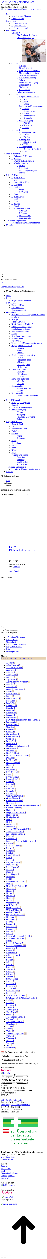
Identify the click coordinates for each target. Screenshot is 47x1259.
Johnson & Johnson (15, 831)
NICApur (11, 888)
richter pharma (13, 955)
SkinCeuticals (13, 991)
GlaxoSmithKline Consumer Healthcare (23, 805)
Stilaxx (10, 1002)
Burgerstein (11, 722)
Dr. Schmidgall (13, 762)
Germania (11, 803)
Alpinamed (12, 679)
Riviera (10, 957)
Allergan (10, 672)
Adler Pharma (13, 665)
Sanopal (10, 967)
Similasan (11, 983)
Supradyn (11, 1005)
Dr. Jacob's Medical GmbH (18, 755)
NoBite (10, 891)
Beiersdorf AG (13, 698)
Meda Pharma (12, 867)
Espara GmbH (13, 779)
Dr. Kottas (11, 760)
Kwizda (10, 843)
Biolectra (10, 710)
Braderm (10, 715)
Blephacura (11, 713)
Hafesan (10, 810)
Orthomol (11, 917)
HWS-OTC (11, 824)
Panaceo (10, 924)
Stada (9, 1000)
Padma (9, 922)
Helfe (9, 822)
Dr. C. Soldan (12, 753)
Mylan (9, 884)
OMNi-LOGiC (13, 912)
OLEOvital (11, 905)
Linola (9, 853)
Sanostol (10, 969)
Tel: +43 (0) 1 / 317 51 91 (11, 1100)
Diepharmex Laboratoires (17, 746)
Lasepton (10, 850)
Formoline (11, 791)
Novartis (10, 896)
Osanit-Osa (11, 919)
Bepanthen (11, 701)
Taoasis (10, 1007)
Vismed (10, 1036)
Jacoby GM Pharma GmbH (18, 829)
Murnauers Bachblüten (16, 881)
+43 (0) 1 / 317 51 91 (10, 2)
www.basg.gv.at (7, 1157)
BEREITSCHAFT (26, 2)
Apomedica (11, 686)
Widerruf (4, 1178)
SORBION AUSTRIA (16, 995)
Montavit (10, 877)
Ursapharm (11, 1024)
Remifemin (11, 953)
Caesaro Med (12, 724)
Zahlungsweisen (7, 1176)
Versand (16, 567)
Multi (9, 879)
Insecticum (11, 827)
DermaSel (11, 741)
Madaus (10, 860)
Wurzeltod (11, 1048)
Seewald (10, 976)
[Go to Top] (23, 1252)
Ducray (10, 765)
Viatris (9, 1029)
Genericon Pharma (14, 800)
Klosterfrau (11, 838)
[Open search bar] (2, 276)
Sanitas (10, 964)
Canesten (10, 727)
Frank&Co (11, 793)
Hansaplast (12, 815)
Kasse (21, 287)
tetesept (10, 1014)
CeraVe (10, 732)
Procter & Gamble (14, 943)
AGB (3, 1171)
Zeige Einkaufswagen (10, 287)
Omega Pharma (13, 907)
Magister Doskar (14, 862)
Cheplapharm (12, 734)
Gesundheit (11, 642)
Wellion (10, 1043)
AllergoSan (12, 675)
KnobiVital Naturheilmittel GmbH (21, 841)
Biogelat (10, 708)
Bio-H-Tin (11, 703)
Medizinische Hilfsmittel (16, 644)
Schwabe (10, 974)
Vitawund (11, 1038)
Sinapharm (11, 986)
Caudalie (11, 729)
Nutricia (10, 898)
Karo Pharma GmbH (15, 834)
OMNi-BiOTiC (14, 910)
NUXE (10, 900)
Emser (9, 774)
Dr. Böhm (11, 751)
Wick (9, 1045)
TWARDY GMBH (15, 1021)
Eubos (10, 781)
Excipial (10, 786)
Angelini (10, 684)
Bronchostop (12, 717)
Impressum (5, 1166)
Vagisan (10, 1026)
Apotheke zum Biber (15, 689)
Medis (9, 872)
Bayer (10, 696)
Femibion (11, 789)
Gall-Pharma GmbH (15, 796)
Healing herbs (12, 817)
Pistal (9, 941)
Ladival (10, 848)
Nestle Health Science (16, 886)
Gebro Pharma (13, 798)
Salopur (10, 962)
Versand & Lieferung (9, 1173)
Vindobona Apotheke (16, 1033)
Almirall (10, 677)
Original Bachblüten (15, 915)
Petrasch (10, 931)
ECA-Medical (12, 772)
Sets (8, 649)
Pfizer (9, 934)
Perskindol (11, 929)
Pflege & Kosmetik (14, 647)
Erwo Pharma (12, 777)
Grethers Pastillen (14, 808)
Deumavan (11, 743)
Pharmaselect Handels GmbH (19, 936)
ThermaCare (12, 1019)
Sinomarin (11, 988)
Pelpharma (11, 926)
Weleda (10, 1040)
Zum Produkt (14, 571)
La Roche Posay (14, 846)
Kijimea (10, 836)
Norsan (10, 893)
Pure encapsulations (16, 945)
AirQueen (11, 670)
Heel (9, 819)
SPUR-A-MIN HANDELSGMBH (21, 998)
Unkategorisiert (12, 651)
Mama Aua (12, 865)
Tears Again (12, 1010)
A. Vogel (10, 663)
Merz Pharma (12, 874)
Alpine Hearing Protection (18, 682)
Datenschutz (6, 1168)
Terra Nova (12, 1012)
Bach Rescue (13, 694)
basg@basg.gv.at (8, 1159)
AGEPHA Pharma (14, 667)
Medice (10, 869)
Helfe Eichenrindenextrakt (22, 548)
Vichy (10, 1031)
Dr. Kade (10, 758)
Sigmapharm (12, 979)
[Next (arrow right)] (5, 1257)
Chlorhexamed (13, 736)
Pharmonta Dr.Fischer (16, 938)
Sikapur (10, 981)
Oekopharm (12, 903)
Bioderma (11, 705)
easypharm (11, 770)
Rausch (10, 950)
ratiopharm (11, 948)
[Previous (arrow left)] (2, 1257)
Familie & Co (11, 639)
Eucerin (10, 784)
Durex (9, 767)
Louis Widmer (13, 855)
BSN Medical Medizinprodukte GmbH (23, 720)
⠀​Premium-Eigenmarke (16, 637)
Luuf (9, 857)
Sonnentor (11, 993)
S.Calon (10, 960)
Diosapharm (12, 748)
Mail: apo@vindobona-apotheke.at (15, 1104)
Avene (10, 691)
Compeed (11, 739)
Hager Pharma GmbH (16, 812)
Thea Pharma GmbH (15, 1017)
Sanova (10, 972)
